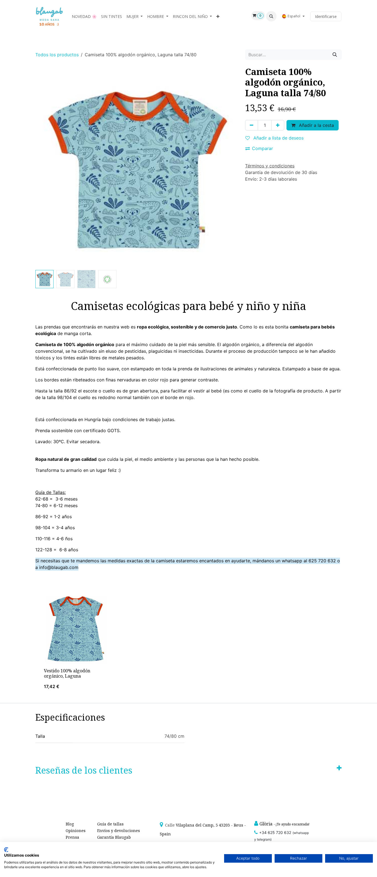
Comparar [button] (262, 148)
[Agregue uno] (277, 125)
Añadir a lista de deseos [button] (278, 138)
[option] (188, 643)
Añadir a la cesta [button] (316, 125)
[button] (271, 16)
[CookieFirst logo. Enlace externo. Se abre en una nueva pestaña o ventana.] (6, 849)
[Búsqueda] (335, 54)
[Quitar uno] (251, 125)
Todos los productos (57, 54)
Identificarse (326, 16)
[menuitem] (84, 16)
